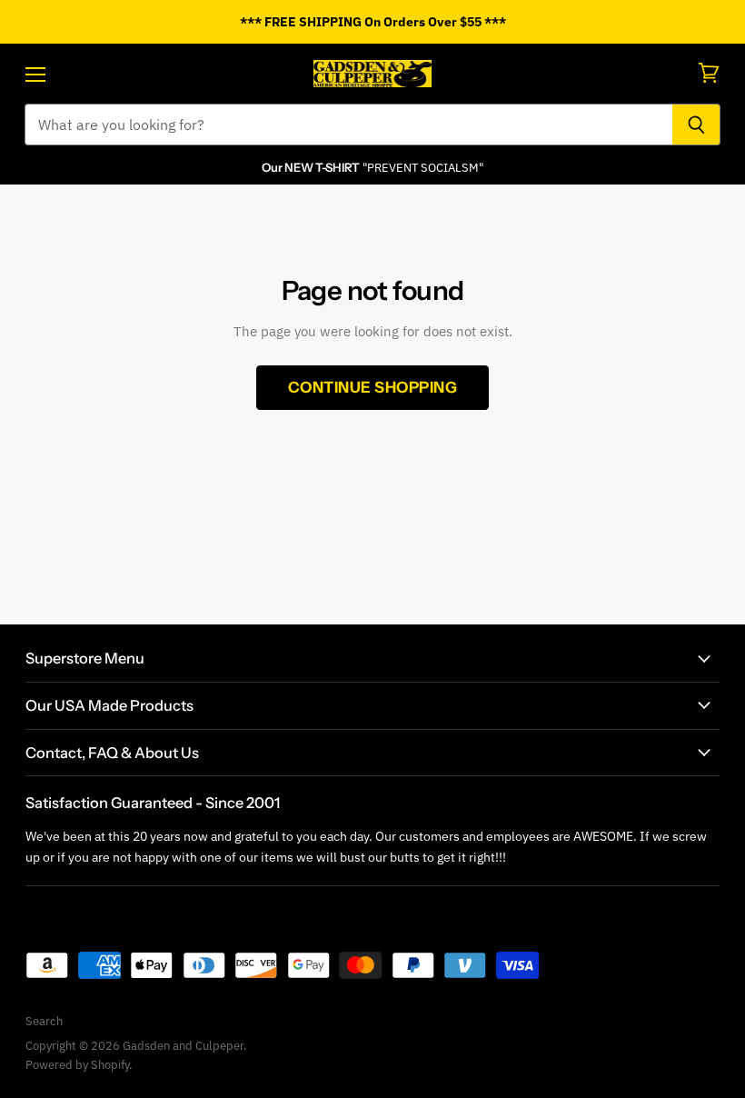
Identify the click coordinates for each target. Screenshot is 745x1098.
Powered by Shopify (77, 1065)
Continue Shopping (373, 387)
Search (44, 1021)
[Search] (696, 124)
